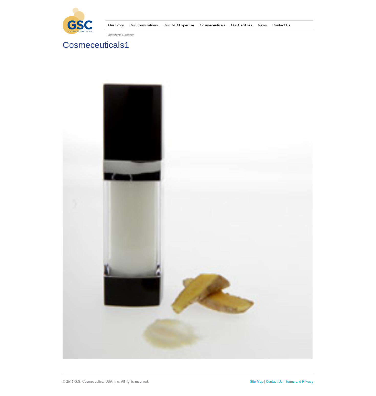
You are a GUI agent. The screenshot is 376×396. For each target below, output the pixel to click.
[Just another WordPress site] (78, 31)
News (262, 25)
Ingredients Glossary (121, 34)
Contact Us (281, 25)
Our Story (116, 25)
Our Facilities (241, 25)
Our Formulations (143, 25)
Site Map (256, 381)
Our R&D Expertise (178, 25)
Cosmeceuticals (212, 25)
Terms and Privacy (299, 381)
